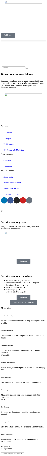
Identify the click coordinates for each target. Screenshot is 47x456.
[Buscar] (27, 68)
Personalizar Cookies (12, 194)
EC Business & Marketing (14, 150)
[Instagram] (17, 200)
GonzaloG (19, 207)
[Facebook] (10, 200)
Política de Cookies (11, 188)
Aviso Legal (8, 177)
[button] (23, 40)
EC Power (8, 133)
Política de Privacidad (12, 183)
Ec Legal (7, 138)
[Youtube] (23, 200)
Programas (8, 166)
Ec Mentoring (9, 144)
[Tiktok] (29, 200)
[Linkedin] (4, 200)
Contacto (7, 160)
